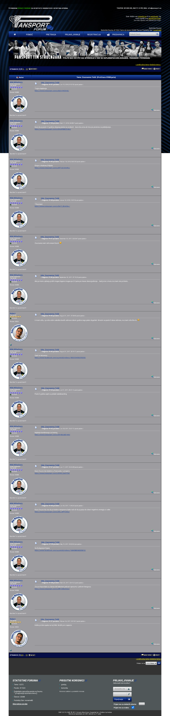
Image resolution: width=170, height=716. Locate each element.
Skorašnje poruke (20, 704)
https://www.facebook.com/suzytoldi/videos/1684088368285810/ (60, 550)
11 (27, 69)
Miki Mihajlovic (16, 82)
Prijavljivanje (72, 34)
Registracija (94, 34)
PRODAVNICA (118, 34)
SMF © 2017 (71, 712)
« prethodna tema (142, 65)
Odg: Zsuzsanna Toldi (50, 83)
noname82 (157, 30)
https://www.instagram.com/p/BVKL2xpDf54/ (52, 473)
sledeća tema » (155, 65)
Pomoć (29, 34)
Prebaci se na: (141, 663)
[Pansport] (11, 345)
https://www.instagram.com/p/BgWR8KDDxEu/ (53, 129)
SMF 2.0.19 (62, 712)
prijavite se (142, 16)
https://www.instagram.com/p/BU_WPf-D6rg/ (52, 512)
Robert (13, 313)
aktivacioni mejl (154, 18)
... (25, 69)
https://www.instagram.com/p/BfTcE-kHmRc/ (52, 168)
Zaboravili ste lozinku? (121, 683)
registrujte (154, 16)
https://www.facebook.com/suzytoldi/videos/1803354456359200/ (60, 358)
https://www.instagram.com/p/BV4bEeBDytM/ (52, 435)
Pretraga (51, 34)
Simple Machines (82, 712)
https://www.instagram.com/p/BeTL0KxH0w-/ (52, 206)
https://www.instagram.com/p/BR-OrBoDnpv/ (52, 589)
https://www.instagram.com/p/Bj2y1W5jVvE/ (52, 91)
